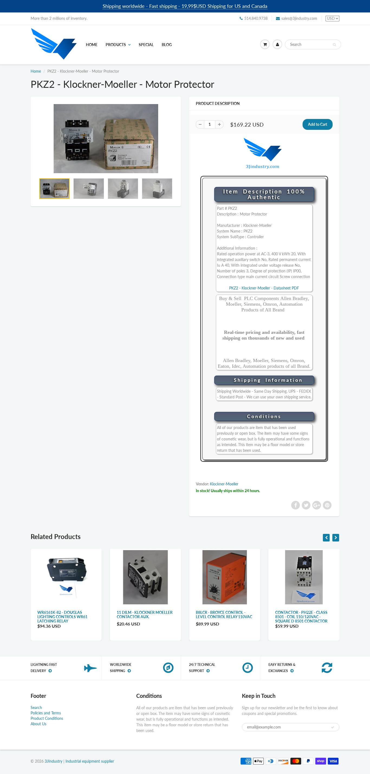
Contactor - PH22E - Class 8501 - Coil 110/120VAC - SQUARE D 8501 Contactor (301, 616)
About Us (38, 723)
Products (116, 44)
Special (146, 44)
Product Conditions (47, 718)
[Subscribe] (333, 727)
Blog (167, 44)
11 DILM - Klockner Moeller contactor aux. (145, 614)
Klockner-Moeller (224, 484)
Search (36, 707)
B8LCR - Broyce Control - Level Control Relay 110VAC (224, 614)
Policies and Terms (46, 713)
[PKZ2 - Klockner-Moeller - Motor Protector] (105, 138)
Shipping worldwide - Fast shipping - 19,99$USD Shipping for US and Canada (185, 6)
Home (92, 44)
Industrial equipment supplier (90, 761)
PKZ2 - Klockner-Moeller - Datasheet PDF (264, 288)
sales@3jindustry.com (299, 18)
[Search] (334, 44)
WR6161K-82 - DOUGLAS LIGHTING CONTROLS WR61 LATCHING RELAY (62, 616)
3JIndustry (53, 761)
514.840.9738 (256, 18)
